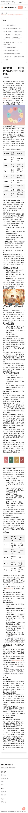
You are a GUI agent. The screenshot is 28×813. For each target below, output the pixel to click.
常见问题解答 (4, 778)
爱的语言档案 (9, 588)
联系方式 (3, 802)
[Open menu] (25, 7)
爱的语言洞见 (7, 98)
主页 (2, 13)
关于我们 (3, 775)
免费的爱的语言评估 (17, 660)
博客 (6, 13)
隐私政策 (3, 791)
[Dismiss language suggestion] (25, 2)
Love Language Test (7, 765)
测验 (20, 7)
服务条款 (3, 794)
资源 (2, 784)
